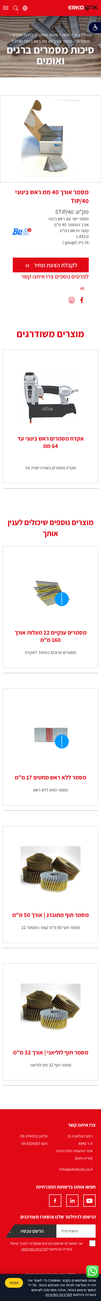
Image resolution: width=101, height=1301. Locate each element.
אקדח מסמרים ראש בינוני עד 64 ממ (50, 442)
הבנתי (14, 1282)
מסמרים (83, 41)
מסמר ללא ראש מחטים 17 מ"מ (50, 777)
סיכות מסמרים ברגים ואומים (35, 35)
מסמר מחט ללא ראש (50, 790)
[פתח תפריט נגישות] (95, 27)
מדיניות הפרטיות (34, 1249)
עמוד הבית (83, 35)
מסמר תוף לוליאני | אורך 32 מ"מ (50, 1052)
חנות (66, 35)
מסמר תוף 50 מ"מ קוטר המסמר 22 (50, 927)
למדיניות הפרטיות (59, 1294)
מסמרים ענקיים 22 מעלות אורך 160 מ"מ (51, 636)
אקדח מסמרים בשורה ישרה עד (50, 468)
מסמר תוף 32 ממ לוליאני (50, 1065)
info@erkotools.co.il (76, 1169)
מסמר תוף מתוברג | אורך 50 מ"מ (50, 914)
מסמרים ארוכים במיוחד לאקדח (50, 652)
